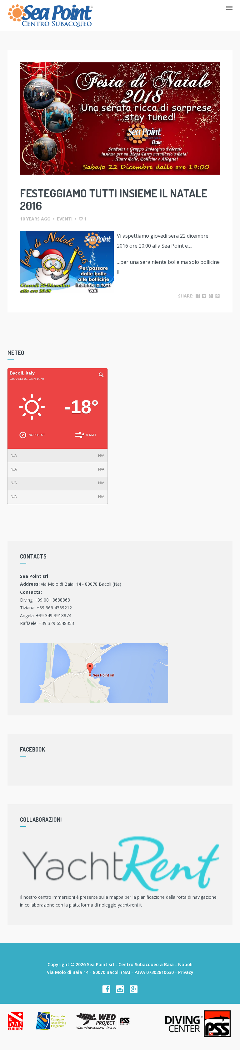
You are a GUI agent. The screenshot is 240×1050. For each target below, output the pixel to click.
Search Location (101, 375)
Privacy (185, 972)
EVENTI (64, 219)
